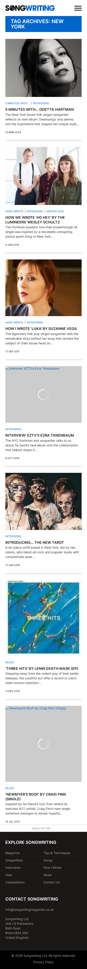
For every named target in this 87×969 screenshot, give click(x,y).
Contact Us (52, 882)
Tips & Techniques (57, 853)
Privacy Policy (43, 962)
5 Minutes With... (17, 103)
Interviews (41, 103)
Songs (48, 860)
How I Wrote (14, 211)
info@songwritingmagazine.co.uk (29, 909)
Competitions (15, 882)
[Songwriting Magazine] (30, 8)
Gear (8, 875)
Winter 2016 (55, 211)
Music (9, 662)
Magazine (12, 853)
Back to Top (41, 828)
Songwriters (14, 860)
